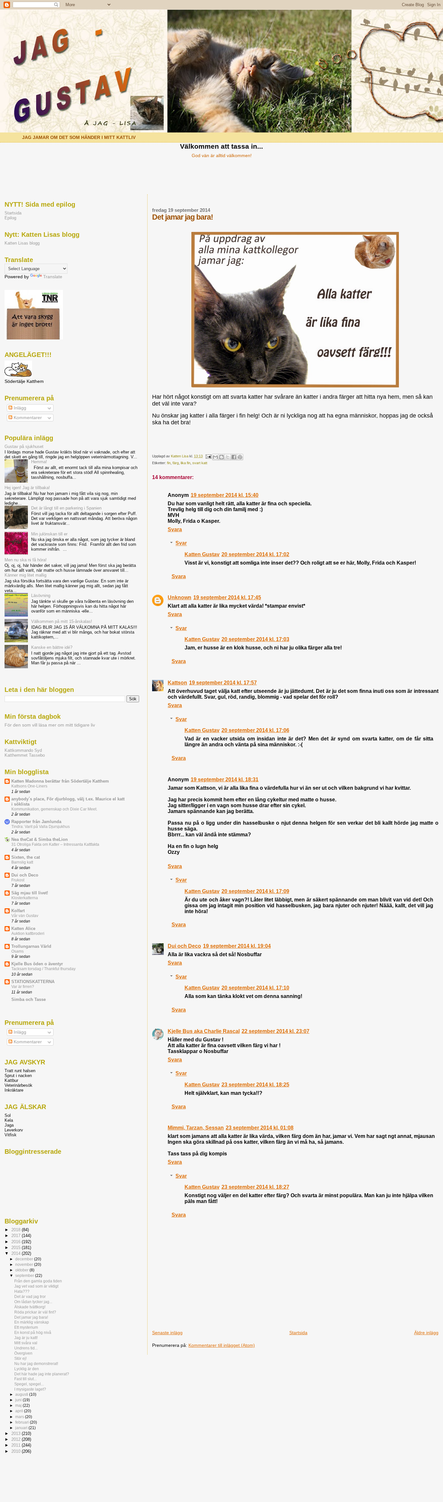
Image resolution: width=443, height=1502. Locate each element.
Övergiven (23, 1353)
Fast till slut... (25, 1379)
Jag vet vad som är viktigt (36, 1286)
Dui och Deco (184, 946)
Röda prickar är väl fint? (35, 1312)
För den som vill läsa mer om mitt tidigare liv (50, 725)
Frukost (17, 880)
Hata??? (22, 1291)
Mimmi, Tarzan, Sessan (196, 1127)
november (24, 1264)
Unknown (179, 597)
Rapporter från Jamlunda (36, 821)
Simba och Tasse (28, 999)
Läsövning (40, 595)
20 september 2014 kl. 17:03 (255, 639)
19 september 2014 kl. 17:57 (223, 682)
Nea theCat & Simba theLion (39, 839)
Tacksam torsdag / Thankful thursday (43, 969)
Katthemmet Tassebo (25, 755)
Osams (17, 951)
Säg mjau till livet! (29, 892)
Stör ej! (20, 1358)
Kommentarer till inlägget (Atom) (221, 1345)
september (25, 1275)
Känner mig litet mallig (25, 575)
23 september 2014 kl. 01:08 (259, 1127)
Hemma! (39, 461)
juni (19, 1400)
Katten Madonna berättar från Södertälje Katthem (60, 781)
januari (22, 1428)
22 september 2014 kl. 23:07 (275, 1031)
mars (20, 1417)
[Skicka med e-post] (215, 457)
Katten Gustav (202, 554)
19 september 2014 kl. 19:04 (237, 946)
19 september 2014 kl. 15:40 (224, 495)
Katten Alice (23, 928)
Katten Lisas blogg (22, 243)
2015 (16, 1247)
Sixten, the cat (25, 857)
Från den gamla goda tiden (38, 1281)
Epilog (10, 217)
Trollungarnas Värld (31, 946)
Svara (175, 529)
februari (22, 1422)
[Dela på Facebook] (234, 457)
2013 (16, 1433)
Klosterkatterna (24, 898)
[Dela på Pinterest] (240, 457)
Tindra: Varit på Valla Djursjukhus (40, 826)
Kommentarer (27, 417)
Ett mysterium (26, 1327)
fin (169, 463)
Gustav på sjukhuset (24, 446)
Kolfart (18, 910)
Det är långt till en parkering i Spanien (66, 508)
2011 (16, 1445)
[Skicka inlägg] (208, 456)
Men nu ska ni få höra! (26, 559)
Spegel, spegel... (29, 1384)
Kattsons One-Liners (29, 786)
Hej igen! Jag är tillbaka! (27, 487)
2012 (16, 1439)
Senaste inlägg (167, 1332)
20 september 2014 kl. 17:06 (255, 730)
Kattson (177, 682)
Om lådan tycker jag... (33, 1302)
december (24, 1259)
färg (176, 463)
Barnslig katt (22, 862)
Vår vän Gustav (24, 915)
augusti (22, 1394)
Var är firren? (22, 986)
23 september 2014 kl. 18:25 (255, 1084)
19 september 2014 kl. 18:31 (224, 779)
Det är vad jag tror (30, 1296)
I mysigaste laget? (30, 1389)
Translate (52, 276)
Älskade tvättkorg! (29, 1307)
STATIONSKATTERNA (32, 981)
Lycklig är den (26, 1369)
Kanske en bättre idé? (51, 647)
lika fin (185, 463)
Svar (181, 543)
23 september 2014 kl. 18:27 (255, 1187)
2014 (16, 1253)
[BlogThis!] (221, 457)
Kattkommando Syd (23, 750)
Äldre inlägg (426, 1332)
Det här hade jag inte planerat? (41, 1374)
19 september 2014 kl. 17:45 (227, 597)
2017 (16, 1235)
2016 (16, 1241)
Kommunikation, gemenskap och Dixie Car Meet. (54, 809)
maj (19, 1405)
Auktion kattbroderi (27, 933)
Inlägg (19, 408)
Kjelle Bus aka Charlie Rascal (204, 1031)
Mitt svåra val (25, 1343)
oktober (22, 1270)
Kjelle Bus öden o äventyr (37, 963)
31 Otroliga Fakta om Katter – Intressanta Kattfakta (55, 844)
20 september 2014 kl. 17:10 (255, 988)
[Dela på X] (227, 457)
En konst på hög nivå (32, 1332)
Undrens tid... (26, 1348)
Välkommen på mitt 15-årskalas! (61, 621)
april (19, 1411)
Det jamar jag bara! (31, 1317)
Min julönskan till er (49, 534)
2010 (16, 1451)
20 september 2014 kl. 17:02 (255, 554)
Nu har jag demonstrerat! (36, 1363)
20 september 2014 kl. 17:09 (255, 891)
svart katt (199, 463)
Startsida (298, 1332)
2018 (16, 1229)
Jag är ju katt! (26, 1338)
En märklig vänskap (31, 1322)
